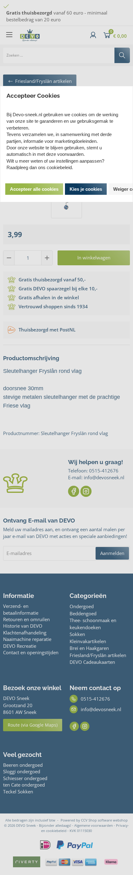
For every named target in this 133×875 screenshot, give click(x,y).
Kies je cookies (86, 189)
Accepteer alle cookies (34, 189)
